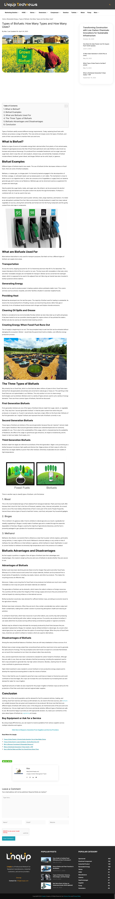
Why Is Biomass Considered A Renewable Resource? (18, 744)
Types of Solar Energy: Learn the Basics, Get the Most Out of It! (21, 741)
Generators (42, 12)
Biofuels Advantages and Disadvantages (24, 121)
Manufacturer (82, 874)
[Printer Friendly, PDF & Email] (7, 761)
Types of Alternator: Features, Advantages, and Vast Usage (61, 875)
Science (80, 877)
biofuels (64, 701)
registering (26, 713)
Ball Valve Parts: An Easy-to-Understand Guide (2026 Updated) (63, 884)
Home (4, 19)
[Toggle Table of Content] (65, 106)
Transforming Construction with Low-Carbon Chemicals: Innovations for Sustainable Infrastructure (96, 31)
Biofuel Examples (13, 112)
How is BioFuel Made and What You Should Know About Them (21, 749)
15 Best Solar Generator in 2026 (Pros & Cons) (95, 54)
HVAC (24, 12)
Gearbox (66, 12)
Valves (32, 12)
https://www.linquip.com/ (32, 771)
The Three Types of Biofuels (19, 118)
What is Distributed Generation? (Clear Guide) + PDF (18, 747)
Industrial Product (84, 864)
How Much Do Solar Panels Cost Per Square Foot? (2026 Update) (96, 44)
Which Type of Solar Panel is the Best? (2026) (94, 64)
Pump (89, 12)
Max (28, 768)
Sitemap (18, 878)
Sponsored (81, 858)
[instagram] (30, 776)
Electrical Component (85, 861)
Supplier (81, 883)
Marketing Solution (11, 12)
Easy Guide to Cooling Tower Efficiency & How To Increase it (62, 859)
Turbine (73, 12)
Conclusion (11, 124)
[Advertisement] (35, 87)
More (95, 12)
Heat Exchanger (83, 880)
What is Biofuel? (12, 109)
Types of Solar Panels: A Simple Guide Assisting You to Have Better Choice (25, 739)
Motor (83, 12)
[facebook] (27, 776)
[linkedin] (33, 776)
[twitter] (36, 776)
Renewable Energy (12, 19)
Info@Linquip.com (22, 881)
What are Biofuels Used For (18, 115)
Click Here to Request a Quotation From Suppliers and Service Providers (35, 730)
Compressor (55, 12)
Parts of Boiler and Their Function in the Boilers (63, 867)
